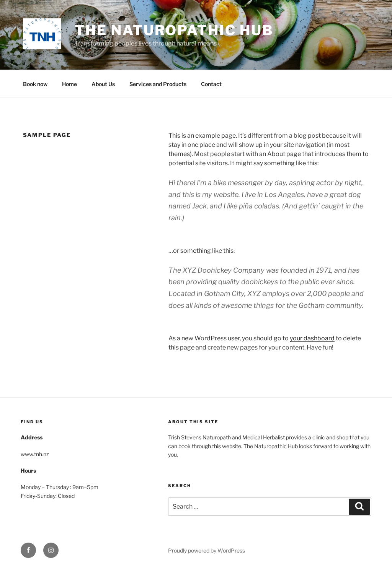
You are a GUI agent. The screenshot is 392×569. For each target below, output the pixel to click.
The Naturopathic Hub (174, 30)
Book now (35, 84)
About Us (103, 84)
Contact (211, 84)
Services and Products (157, 84)
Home (69, 84)
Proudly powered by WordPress (206, 550)
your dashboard (312, 338)
